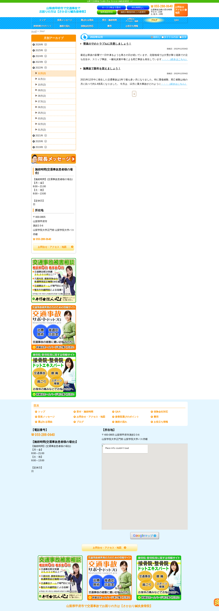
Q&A (118, 411)
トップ (42, 20)
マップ (143, 535)
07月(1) (42, 101)
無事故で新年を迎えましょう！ (102, 68)
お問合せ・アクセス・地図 (52, 247)
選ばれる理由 (45, 422)
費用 (156, 416)
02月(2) (42, 124)
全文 (184, 37)
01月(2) (42, 129)
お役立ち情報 (161, 422)
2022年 (39, 67)
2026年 (39, 44)
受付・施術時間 (85, 411)
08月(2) (42, 96)
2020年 (39, 141)
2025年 (39, 50)
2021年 (39, 135)
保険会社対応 (161, 411)
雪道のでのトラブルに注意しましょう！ (107, 43)
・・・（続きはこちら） (174, 59)
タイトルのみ (171, 37)
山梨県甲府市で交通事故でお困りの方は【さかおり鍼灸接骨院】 (109, 605)
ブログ (80, 422)
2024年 (39, 56)
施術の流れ (121, 422)
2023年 (39, 62)
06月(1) (42, 107)
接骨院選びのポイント (127, 416)
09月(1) (42, 90)
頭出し (156, 37)
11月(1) (41, 79)
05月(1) (42, 113)
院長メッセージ (46, 416)
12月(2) (42, 73)
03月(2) (42, 118)
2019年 (39, 147)
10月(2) (42, 84)
